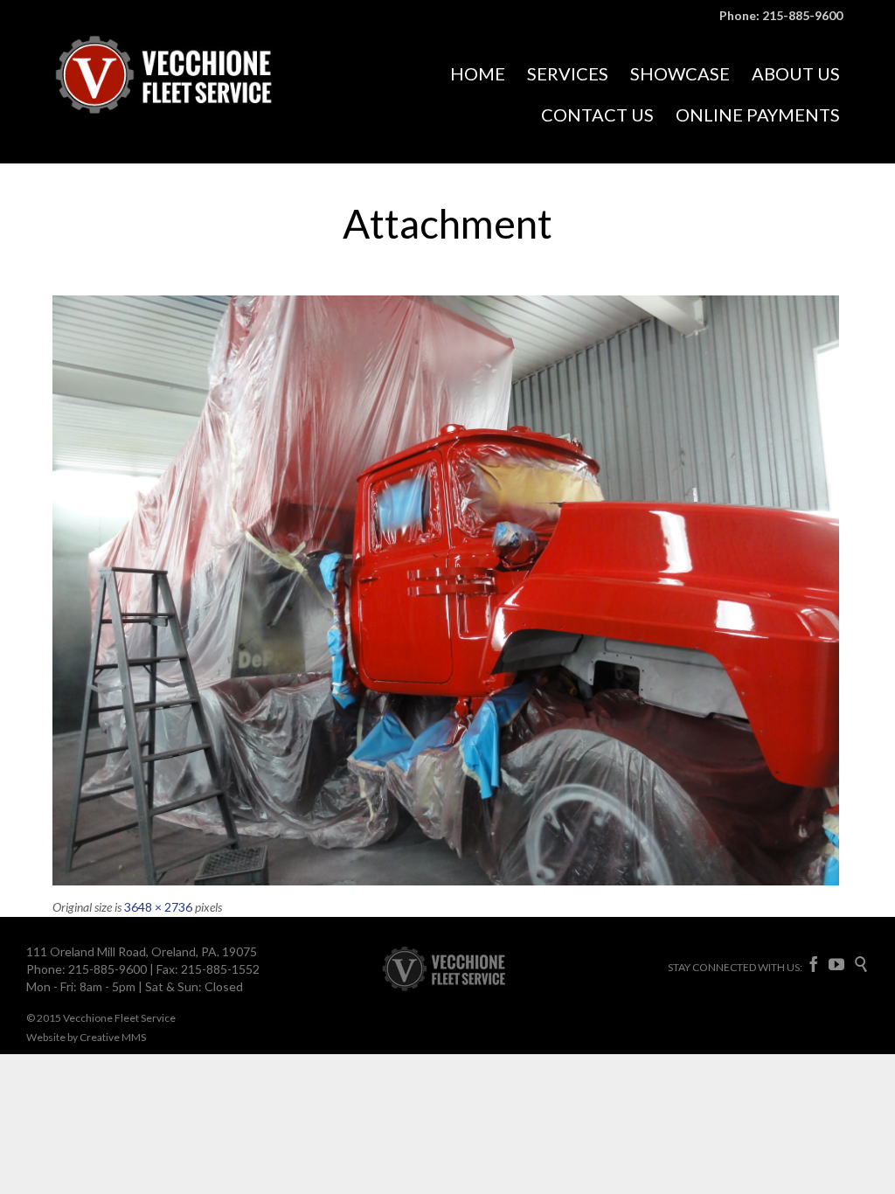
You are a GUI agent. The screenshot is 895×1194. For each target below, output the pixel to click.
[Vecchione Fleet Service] (183, 95)
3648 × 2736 (158, 906)
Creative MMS (113, 1037)
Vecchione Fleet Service (119, 1017)
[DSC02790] (447, 590)
